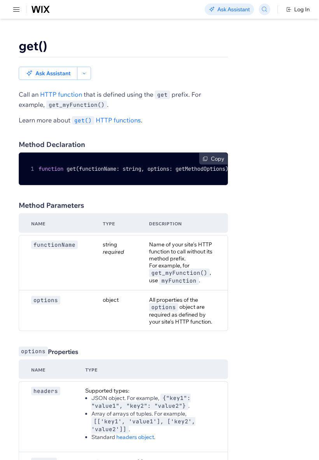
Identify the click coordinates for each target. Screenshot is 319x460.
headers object (135, 437)
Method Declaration (52, 144)
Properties (49, 352)
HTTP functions (107, 120)
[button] (48, 73)
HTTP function (61, 94)
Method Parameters (51, 205)
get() (33, 45)
